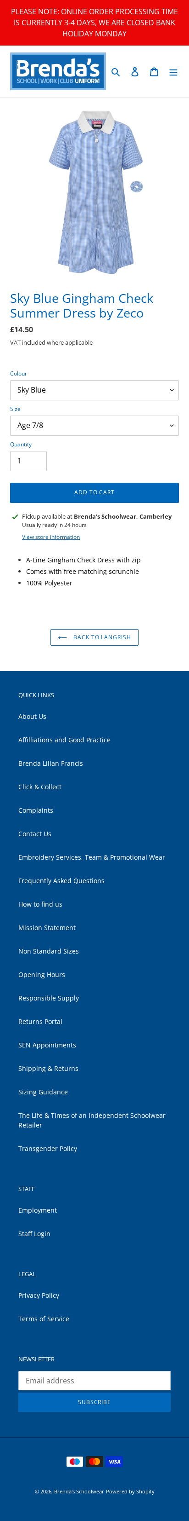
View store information (51, 537)
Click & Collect (39, 786)
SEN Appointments (47, 1045)
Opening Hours (41, 974)
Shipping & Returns (48, 1068)
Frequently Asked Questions (61, 880)
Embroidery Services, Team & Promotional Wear (91, 857)
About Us (32, 716)
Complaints (35, 810)
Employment (37, 1210)
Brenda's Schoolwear (79, 1491)
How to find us (40, 904)
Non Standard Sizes (48, 951)
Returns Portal (40, 1021)
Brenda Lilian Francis (50, 763)
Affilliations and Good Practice (64, 739)
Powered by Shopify (130, 1491)
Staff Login (34, 1233)
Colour (18, 373)
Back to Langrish (101, 637)
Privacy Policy (38, 1295)
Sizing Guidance (43, 1091)
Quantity (21, 444)
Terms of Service (43, 1318)
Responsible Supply (48, 998)
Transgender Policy (47, 1148)
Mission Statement (47, 927)
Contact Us (34, 833)
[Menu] (173, 71)
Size (15, 409)
